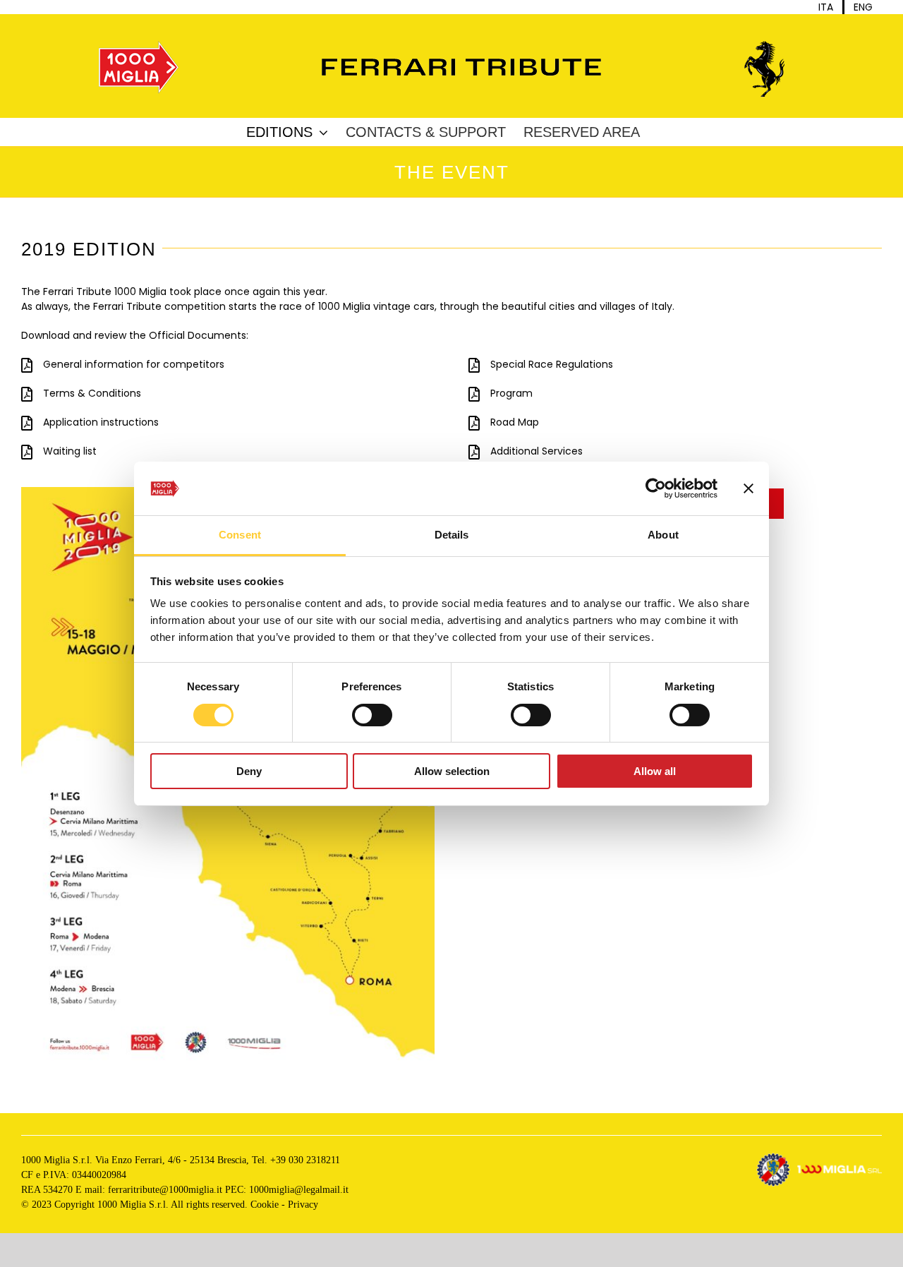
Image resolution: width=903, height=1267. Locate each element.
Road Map (514, 422)
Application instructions (101, 422)
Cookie (264, 1204)
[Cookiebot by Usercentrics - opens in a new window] (655, 488)
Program (511, 393)
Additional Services (536, 451)
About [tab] (663, 535)
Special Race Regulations (551, 364)
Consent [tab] (240, 535)
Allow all (655, 771)
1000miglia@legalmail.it (299, 1189)
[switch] (372, 715)
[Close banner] (748, 488)
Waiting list (70, 451)
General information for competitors (133, 364)
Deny (249, 771)
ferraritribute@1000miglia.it (165, 1189)
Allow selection (452, 771)
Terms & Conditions (92, 393)
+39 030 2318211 (305, 1160)
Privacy (303, 1204)
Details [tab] (452, 535)
